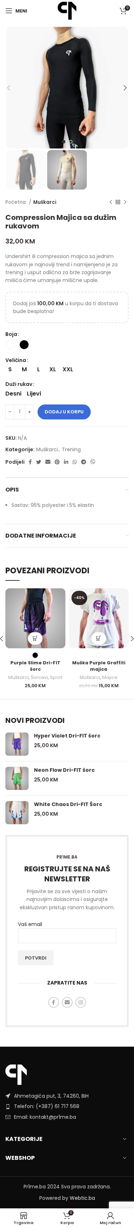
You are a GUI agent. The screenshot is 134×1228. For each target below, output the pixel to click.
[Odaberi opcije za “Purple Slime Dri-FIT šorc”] (35, 638)
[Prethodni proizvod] (110, 202)
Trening (71, 449)
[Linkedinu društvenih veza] (66, 462)
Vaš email (30, 924)
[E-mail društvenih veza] (48, 462)
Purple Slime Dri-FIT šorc (35, 666)
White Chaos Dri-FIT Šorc (68, 804)
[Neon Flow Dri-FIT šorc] (17, 778)
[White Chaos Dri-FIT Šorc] (17, 812)
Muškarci (44, 202)
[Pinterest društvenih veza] (57, 462)
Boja (11, 334)
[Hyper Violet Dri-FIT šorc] (17, 744)
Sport (56, 677)
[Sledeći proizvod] (125, 202)
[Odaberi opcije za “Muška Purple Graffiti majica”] (99, 638)
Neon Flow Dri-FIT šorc (64, 770)
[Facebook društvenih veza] (30, 462)
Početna (16, 202)
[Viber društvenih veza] (93, 462)
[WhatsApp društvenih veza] (74, 462)
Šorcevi (39, 677)
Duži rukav (18, 384)
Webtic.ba (82, 1198)
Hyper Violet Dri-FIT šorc (67, 736)
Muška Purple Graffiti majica (98, 666)
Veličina (15, 360)
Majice (110, 677)
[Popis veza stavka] (67, 1106)
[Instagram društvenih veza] (80, 1002)
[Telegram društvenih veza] (83, 462)
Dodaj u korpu (64, 411)
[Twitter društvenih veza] (38, 462)
